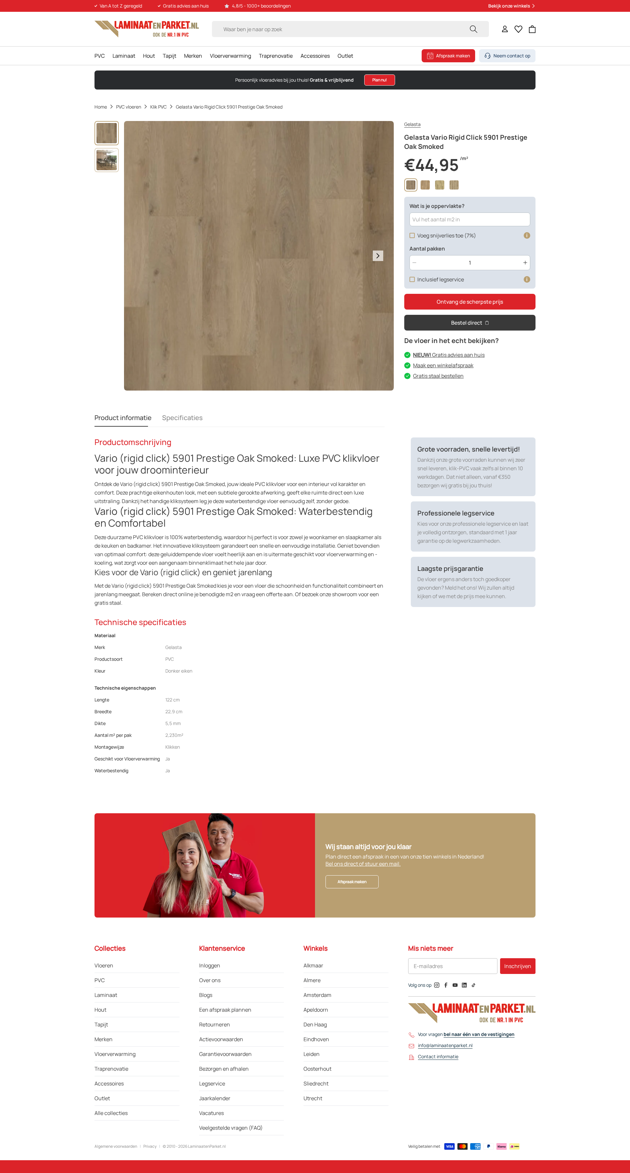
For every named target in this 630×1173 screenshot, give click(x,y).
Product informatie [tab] (123, 417)
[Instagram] (436, 985)
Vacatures (211, 1113)
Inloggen (209, 965)
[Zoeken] (473, 29)
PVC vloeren (128, 107)
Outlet (345, 55)
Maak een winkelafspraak (443, 365)
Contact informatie (438, 1056)
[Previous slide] (140, 256)
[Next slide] (378, 256)
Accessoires (315, 55)
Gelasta (412, 124)
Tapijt (169, 55)
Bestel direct (466, 322)
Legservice (212, 1083)
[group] (106, 133)
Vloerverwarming (230, 55)
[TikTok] (473, 985)
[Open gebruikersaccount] (505, 29)
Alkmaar (313, 965)
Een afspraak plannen (225, 1009)
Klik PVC (158, 107)
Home (100, 107)
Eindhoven (316, 1039)
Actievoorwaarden (221, 1039)
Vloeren (103, 965)
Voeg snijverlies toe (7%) (446, 235)
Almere (312, 980)
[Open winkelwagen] (532, 29)
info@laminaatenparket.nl (445, 1045)
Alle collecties (111, 1113)
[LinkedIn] (464, 985)
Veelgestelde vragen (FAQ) (231, 1127)
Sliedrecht (316, 1083)
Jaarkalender (214, 1098)
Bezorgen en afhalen (224, 1068)
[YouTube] (455, 985)
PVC (99, 55)
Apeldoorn (316, 1009)
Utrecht (313, 1098)
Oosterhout (317, 1068)
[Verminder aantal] (414, 262)
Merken (193, 55)
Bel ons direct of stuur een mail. (363, 863)
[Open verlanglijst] (518, 29)
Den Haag (315, 1024)
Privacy (150, 1146)
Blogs (205, 995)
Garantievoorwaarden (225, 1054)
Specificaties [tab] (182, 417)
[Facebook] (446, 985)
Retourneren (214, 1024)
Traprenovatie (276, 55)
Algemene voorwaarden (115, 1146)
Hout (149, 55)
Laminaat (124, 55)
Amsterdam (317, 995)
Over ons (209, 980)
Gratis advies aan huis (449, 354)
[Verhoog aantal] (525, 262)
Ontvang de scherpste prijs (470, 301)
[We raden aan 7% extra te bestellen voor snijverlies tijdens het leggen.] (527, 235)
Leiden (312, 1054)
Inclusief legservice (440, 279)
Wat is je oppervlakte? (437, 206)
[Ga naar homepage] (146, 29)
